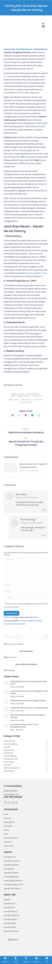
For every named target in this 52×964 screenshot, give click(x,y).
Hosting (21, 394)
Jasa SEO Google (10, 923)
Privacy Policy (9, 846)
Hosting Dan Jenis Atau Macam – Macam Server (26, 49)
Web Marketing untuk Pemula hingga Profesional (28, 700)
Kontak (6, 830)
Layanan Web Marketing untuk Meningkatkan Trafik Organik (29, 692)
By (32, 394)
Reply (44, 510)
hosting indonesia (26, 399)
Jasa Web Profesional (11, 861)
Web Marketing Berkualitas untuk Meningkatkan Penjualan (27, 716)
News (6, 834)
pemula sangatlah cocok (36, 273)
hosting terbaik (37, 399)
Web (23, 157)
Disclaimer (7, 842)
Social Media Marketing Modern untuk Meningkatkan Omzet (24, 725)
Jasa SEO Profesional (11, 915)
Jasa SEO (7, 899)
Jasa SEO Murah (9, 903)
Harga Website (9, 822)
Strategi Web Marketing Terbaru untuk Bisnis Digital (29, 708)
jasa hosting (21, 494)
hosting (16, 399)
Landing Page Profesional (13, 880)
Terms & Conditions (11, 838)
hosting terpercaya (25, 402)
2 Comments (36, 396)
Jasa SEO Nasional (10, 911)
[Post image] (10, 468)
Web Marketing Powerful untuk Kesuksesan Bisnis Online (28, 682)
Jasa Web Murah (10, 857)
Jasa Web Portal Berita (12, 888)
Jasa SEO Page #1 (10, 919)
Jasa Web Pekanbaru (11, 865)
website (39, 123)
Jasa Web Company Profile (13, 884)
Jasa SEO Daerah (10, 927)
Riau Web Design (28, 519)
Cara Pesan (8, 826)
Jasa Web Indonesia (11, 873)
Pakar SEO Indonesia (11, 931)
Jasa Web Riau (9, 869)
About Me (7, 818)
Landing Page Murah (11, 877)
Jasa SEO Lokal (9, 907)
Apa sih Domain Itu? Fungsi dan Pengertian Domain (33, 465)
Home (6, 814)
